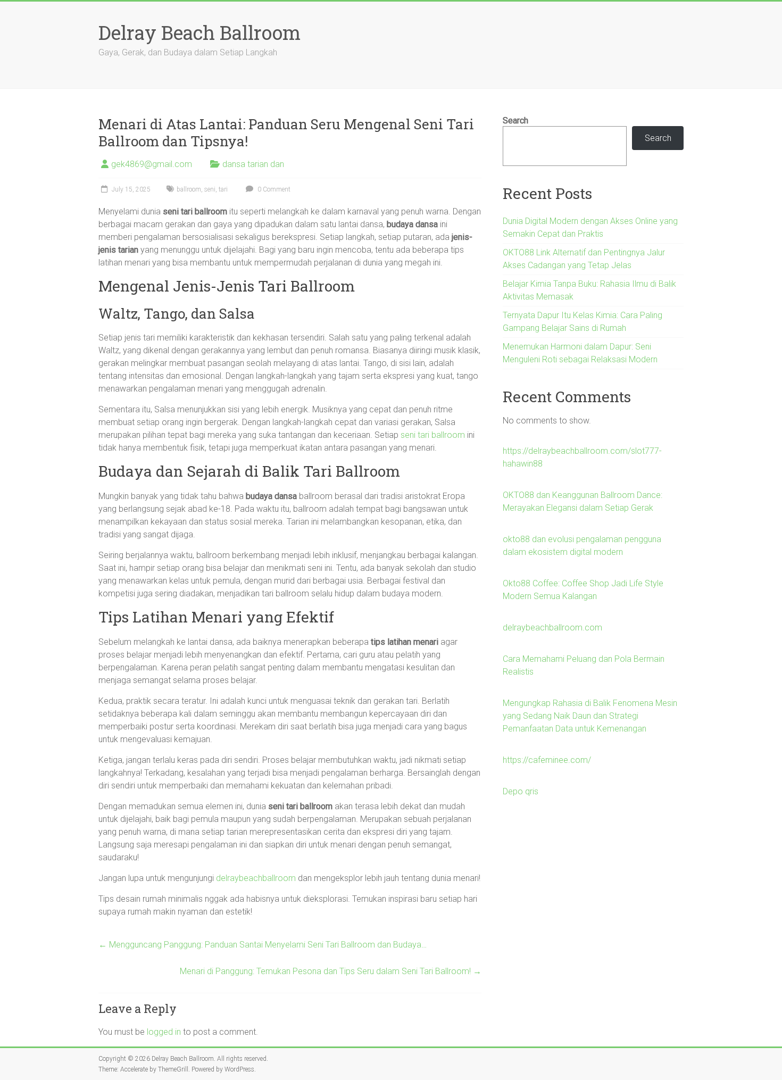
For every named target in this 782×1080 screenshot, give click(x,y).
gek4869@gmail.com (151, 164)
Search (515, 120)
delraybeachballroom (256, 878)
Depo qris (520, 791)
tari (223, 189)
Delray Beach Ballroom (199, 32)
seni (209, 189)
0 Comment (273, 189)
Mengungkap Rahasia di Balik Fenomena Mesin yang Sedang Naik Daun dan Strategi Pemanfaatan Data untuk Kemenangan (590, 716)
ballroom (189, 189)
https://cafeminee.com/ (547, 760)
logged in (164, 1032)
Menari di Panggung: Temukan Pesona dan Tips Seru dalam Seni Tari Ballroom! (330, 971)
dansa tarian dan (253, 164)
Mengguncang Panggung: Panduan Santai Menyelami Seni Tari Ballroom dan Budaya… (262, 945)
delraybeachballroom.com (552, 627)
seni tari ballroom (433, 435)
